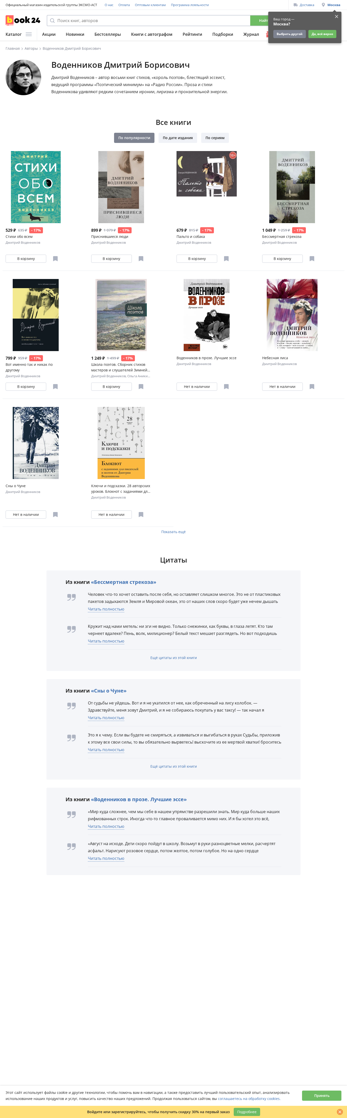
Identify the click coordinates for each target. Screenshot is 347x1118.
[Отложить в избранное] (55, 259)
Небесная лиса (275, 357)
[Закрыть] (340, 1112)
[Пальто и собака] (207, 187)
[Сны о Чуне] (36, 443)
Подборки (222, 34)
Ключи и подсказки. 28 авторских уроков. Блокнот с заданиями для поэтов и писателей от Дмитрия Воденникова (120, 488)
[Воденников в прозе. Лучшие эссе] (207, 315)
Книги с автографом (151, 34)
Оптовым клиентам (150, 5)
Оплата (124, 5)
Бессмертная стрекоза (282, 236)
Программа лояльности (190, 5)
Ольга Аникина (139, 376)
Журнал (251, 34)
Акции (49, 34)
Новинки (75, 34)
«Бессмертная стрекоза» (123, 582)
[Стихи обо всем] (36, 187)
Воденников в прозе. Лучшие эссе (206, 357)
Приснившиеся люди (109, 236)
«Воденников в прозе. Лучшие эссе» (139, 799)
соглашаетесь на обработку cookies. (249, 1098)
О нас (109, 5)
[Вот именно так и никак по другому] (36, 315)
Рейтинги (192, 34)
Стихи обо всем (19, 236)
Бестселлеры (107, 34)
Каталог (14, 34)
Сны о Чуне (16, 485)
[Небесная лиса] (292, 315)
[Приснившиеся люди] (121, 187)
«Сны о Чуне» (109, 690)
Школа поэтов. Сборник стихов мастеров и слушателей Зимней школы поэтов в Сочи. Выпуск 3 (119, 367)
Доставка (307, 5)
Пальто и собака (191, 236)
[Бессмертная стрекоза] (292, 187)
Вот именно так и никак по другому (29, 367)
